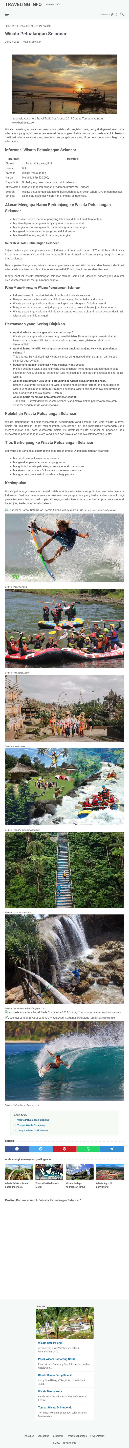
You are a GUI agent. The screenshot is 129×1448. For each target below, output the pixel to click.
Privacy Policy (97, 1436)
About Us (29, 1436)
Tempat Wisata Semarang (31, 1125)
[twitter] (41, 1149)
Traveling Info (23, 4)
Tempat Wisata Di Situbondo (32, 1130)
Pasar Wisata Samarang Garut (56, 1359)
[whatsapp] (88, 1149)
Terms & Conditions (77, 1436)
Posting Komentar (31, 41)
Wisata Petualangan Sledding (33, 1120)
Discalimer (57, 1436)
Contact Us (43, 1436)
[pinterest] (64, 1149)
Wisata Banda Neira (50, 1391)
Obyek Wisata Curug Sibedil (55, 1375)
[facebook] (17, 1149)
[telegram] (112, 1149)
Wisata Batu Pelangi (50, 1343)
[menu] (9, 14)
